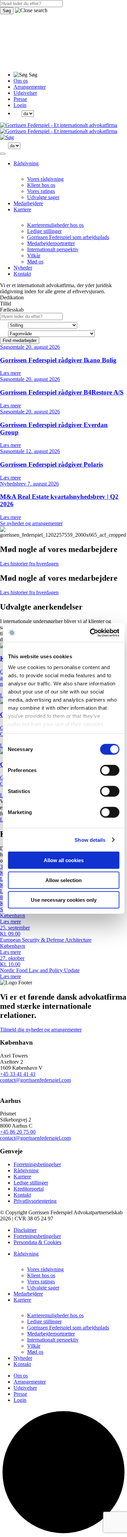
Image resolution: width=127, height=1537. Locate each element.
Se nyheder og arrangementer (31, 523)
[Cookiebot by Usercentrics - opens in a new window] (90, 632)
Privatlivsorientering (35, 1201)
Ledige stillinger (44, 231)
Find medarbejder (20, 340)
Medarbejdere (28, 203)
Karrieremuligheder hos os (55, 225)
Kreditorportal (29, 1189)
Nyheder (23, 268)
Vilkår (33, 255)
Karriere (22, 209)
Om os (21, 81)
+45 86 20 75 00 (18, 1132)
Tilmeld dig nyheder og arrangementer (41, 1029)
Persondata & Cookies (37, 1242)
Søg (7, 10)
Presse (20, 99)
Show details (90, 839)
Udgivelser (25, 93)
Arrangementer (30, 87)
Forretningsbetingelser (37, 1164)
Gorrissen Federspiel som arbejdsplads (68, 237)
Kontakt (22, 274)
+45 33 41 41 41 (18, 1074)
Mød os (35, 261)
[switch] (109, 770)
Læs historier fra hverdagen (29, 564)
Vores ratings (41, 191)
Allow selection (63, 880)
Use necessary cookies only (64, 900)
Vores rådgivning (45, 179)
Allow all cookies (64, 860)
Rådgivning (26, 163)
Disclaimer (25, 1230)
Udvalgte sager (43, 197)
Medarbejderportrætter (51, 243)
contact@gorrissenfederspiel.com (35, 1080)
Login (20, 105)
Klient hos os (41, 185)
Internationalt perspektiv (53, 249)
